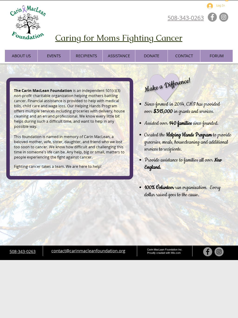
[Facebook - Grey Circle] (212, 17)
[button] (21, 56)
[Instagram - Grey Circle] (223, 17)
